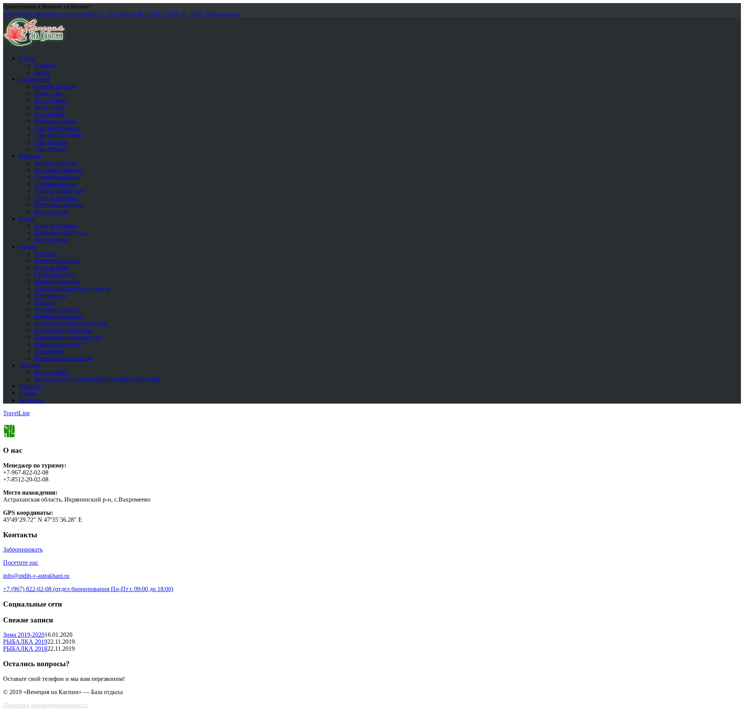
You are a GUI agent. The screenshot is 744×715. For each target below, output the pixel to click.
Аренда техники (56, 197)
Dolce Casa (48, 93)
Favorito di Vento (55, 86)
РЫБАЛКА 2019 (25, 641)
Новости (30, 386)
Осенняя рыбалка (57, 177)
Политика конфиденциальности (45, 705)
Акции (28, 393)
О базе (27, 58)
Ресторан (46, 253)
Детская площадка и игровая (72, 288)
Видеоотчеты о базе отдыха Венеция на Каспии (97, 379)
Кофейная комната (58, 316)
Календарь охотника (61, 232)
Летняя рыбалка (55, 183)
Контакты (32, 400)
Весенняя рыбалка (58, 170)
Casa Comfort (51, 142)
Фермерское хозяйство (63, 358)
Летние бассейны (57, 260)
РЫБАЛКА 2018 (25, 648)
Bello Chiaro (49, 107)
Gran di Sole (49, 114)
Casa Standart (51, 149)
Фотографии (50, 372)
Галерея (29, 365)
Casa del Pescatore (57, 128)
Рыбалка (30, 156)
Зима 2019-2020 (24, 634)
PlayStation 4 (50, 295)
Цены (41, 72)
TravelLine (16, 413)
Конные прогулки (57, 344)
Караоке (45, 302)
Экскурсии (48, 351)
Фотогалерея (51, 211)
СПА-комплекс (54, 274)
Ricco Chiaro (50, 100)
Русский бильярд (56, 309)
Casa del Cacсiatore (58, 135)
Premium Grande (55, 121)
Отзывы (44, 65)
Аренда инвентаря (58, 190)
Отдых (27, 246)
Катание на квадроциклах (68, 337)
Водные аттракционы (62, 330)
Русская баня (51, 267)
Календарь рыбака (58, 204)
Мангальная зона (56, 281)
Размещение (35, 79)
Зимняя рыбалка (55, 163)
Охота (26, 218)
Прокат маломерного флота (70, 323)
